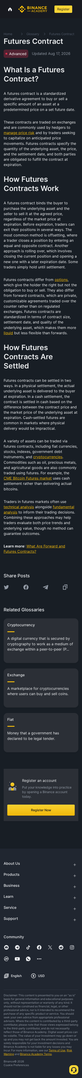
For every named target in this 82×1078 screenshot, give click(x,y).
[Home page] (32, 9)
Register (63, 9)
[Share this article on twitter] (6, 587)
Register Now (41, 810)
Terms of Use (57, 1050)
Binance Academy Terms (36, 1054)
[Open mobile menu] (77, 9)
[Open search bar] (50, 9)
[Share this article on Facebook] (26, 587)
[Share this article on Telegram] (45, 587)
